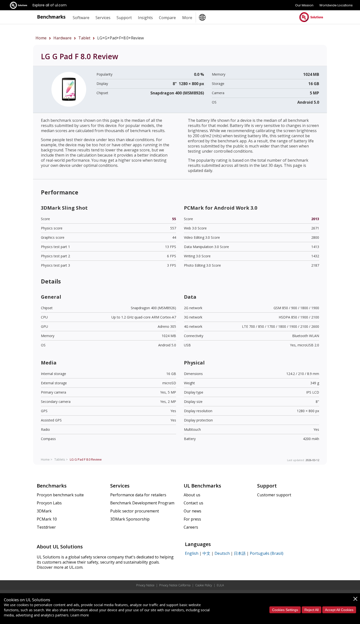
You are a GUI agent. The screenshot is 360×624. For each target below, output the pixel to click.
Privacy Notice (145, 585)
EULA (220, 585)
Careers (191, 527)
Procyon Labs (49, 503)
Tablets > (61, 459)
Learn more (79, 615)
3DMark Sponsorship (130, 519)
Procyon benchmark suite (60, 495)
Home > (46, 459)
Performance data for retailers (138, 495)
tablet (84, 38)
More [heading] (187, 17)
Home (41, 38)
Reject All (311, 610)
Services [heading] (103, 17)
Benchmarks (51, 16)
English (191, 553)
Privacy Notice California (175, 585)
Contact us (193, 503)
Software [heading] (81, 17)
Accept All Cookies (339, 610)
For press (192, 519)
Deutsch (222, 553)
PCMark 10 (47, 519)
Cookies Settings (285, 610)
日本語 (240, 553)
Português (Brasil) (266, 553)
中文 (206, 553)
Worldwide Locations (336, 5)
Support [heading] (124, 17)
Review (86, 459)
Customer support (274, 495)
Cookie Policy (203, 585)
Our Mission (304, 5)
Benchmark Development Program (142, 503)
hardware (62, 38)
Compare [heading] (167, 17)
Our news (192, 511)
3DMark (44, 511)
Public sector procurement (134, 511)
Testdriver (46, 527)
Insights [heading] (145, 17)
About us (192, 495)
